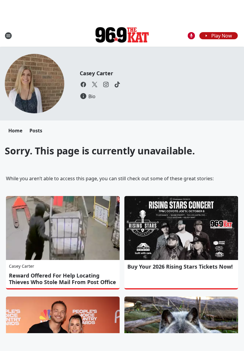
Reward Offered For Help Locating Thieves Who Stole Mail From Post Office (62, 278)
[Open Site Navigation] (8, 35)
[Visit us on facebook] (83, 84)
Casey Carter (96, 73)
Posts (35, 130)
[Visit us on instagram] (106, 84)
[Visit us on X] (94, 84)
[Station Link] (122, 35)
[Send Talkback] (191, 35)
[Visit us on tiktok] (117, 84)
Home (15, 130)
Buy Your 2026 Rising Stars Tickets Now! (180, 266)
